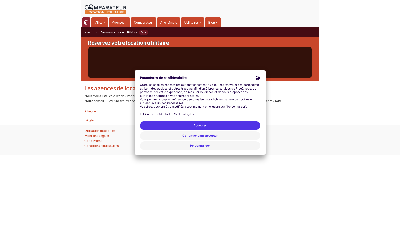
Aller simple (168, 22)
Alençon (90, 111)
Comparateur (143, 22)
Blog (211, 22)
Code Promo (93, 140)
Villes (98, 22)
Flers (246, 111)
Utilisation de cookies (99, 130)
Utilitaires (191, 22)
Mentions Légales (97, 136)
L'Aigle (89, 120)
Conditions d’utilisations (101, 146)
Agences (118, 22)
